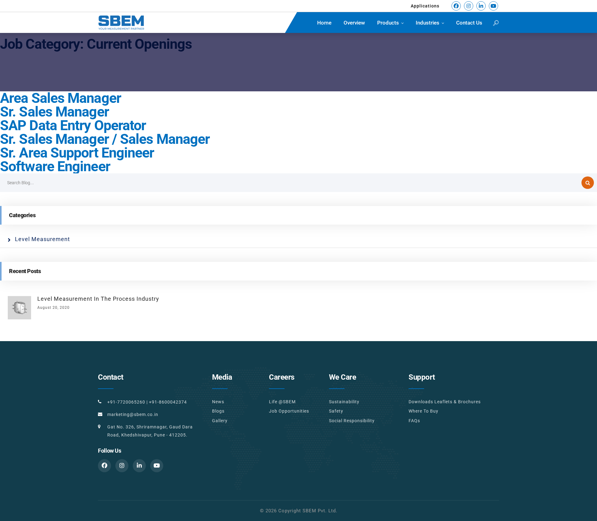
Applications (425, 5)
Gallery (220, 420)
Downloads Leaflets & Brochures (445, 401)
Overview (354, 23)
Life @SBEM (282, 401)
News (218, 401)
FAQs (414, 420)
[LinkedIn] (481, 6)
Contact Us (469, 23)
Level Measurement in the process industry (98, 298)
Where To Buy (423, 411)
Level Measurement (42, 239)
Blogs (218, 411)
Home (324, 23)
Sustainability (344, 401)
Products (388, 23)
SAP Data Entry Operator (73, 125)
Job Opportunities (289, 411)
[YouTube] (493, 6)
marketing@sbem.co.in (132, 414)
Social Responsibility (352, 420)
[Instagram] (468, 6)
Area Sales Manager (60, 98)
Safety (336, 411)
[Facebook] (456, 6)
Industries (427, 23)
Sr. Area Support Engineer (77, 152)
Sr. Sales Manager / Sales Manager (105, 139)
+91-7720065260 (126, 402)
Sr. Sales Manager (54, 111)
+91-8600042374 (168, 402)
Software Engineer (55, 166)
